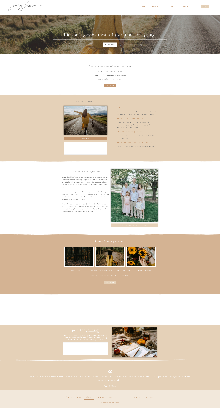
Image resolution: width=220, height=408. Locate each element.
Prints (125, 397)
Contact (100, 397)
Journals (184, 6)
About (89, 397)
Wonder (137, 397)
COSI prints (157, 6)
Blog (171, 6)
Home (143, 6)
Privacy (149, 397)
